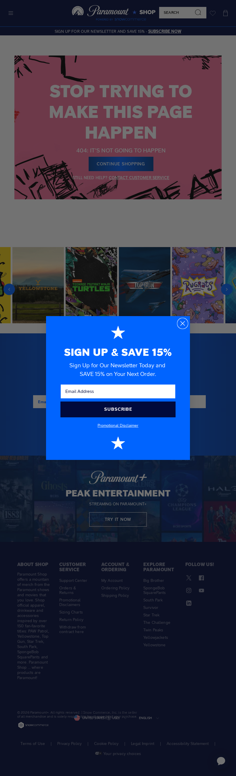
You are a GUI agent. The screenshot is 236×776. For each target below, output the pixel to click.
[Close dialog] (183, 323)
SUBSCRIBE (118, 409)
